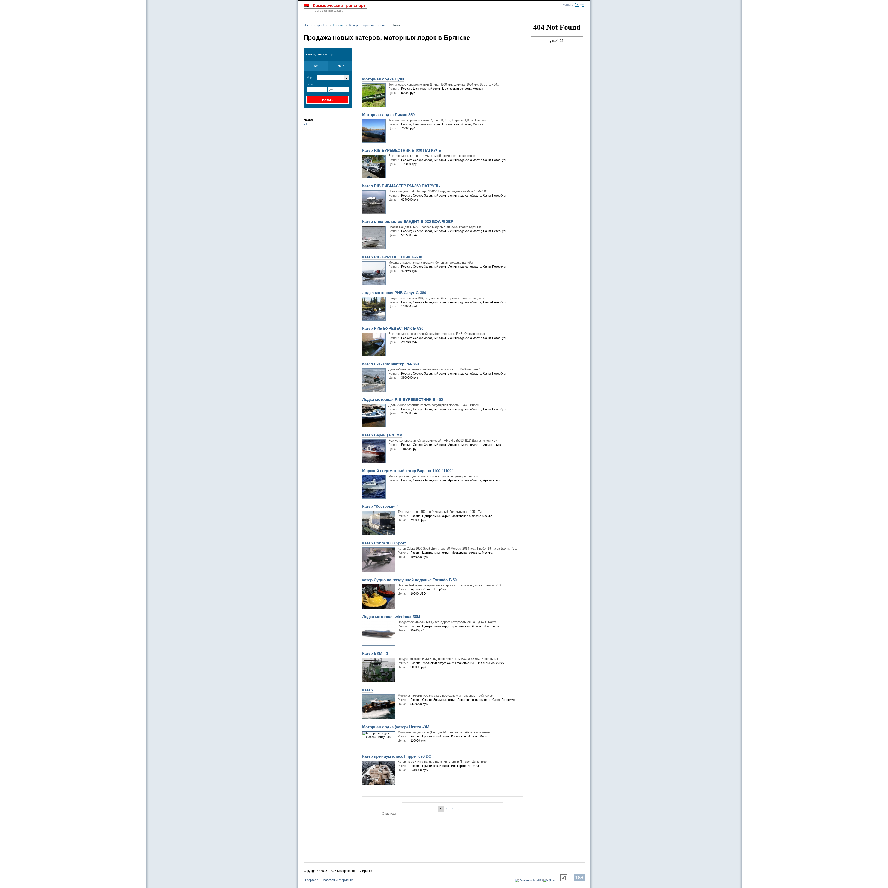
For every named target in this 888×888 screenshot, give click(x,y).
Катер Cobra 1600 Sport (384, 543)
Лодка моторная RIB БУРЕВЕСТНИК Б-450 (402, 399)
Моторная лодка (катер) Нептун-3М (395, 727)
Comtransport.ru (316, 25)
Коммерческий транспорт (339, 5)
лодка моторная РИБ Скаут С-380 (394, 293)
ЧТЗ (306, 124)
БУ (316, 66)
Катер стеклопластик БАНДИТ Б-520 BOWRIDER (407, 221)
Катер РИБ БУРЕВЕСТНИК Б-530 (392, 328)
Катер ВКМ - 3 (375, 653)
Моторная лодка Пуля (383, 79)
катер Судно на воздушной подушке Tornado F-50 (409, 580)
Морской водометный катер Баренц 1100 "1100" (407, 471)
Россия (579, 4)
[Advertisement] (413, 59)
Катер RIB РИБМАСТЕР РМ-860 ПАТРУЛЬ (401, 186)
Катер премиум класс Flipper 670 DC (396, 756)
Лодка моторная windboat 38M (391, 617)
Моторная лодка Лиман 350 (388, 115)
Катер (367, 690)
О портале (311, 880)
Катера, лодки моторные (367, 25)
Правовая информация (337, 880)
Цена (310, 84)
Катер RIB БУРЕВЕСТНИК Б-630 (392, 257)
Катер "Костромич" (380, 506)
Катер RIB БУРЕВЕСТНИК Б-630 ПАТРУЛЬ (401, 150)
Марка (310, 77)
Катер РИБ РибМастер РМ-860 (390, 364)
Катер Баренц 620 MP (382, 435)
